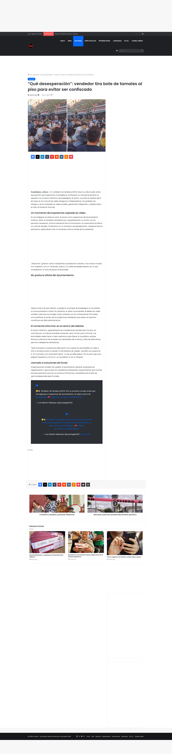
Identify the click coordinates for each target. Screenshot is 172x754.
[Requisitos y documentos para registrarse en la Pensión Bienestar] (86, 542)
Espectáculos (90, 41)
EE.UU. (126, 41)
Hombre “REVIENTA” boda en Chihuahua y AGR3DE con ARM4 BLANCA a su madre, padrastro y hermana (87, 34)
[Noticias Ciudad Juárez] (31, 46)
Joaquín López (33, 95)
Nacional (78, 41)
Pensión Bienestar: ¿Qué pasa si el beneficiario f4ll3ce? (46, 556)
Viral (70, 41)
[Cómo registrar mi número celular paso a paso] (125, 543)
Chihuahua (117, 41)
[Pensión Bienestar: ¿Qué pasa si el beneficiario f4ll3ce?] (47, 542)
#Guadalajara (41, 397)
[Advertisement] (86, 16)
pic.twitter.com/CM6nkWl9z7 (70, 397)
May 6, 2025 (85, 434)
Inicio (63, 41)
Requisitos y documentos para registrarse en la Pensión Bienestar (85, 556)
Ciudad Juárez (137, 41)
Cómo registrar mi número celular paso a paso (124, 557)
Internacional (104, 41)
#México (54, 397)
